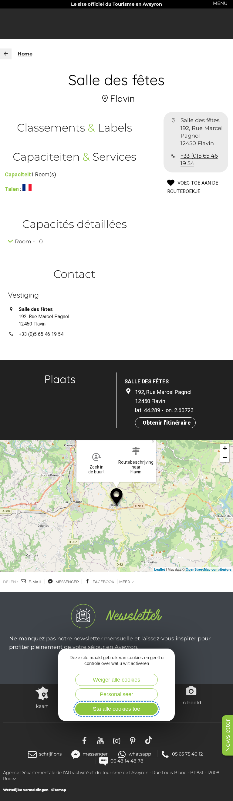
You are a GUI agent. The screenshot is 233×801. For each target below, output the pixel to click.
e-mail (35, 581)
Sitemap (58, 790)
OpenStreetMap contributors (208, 569)
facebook (103, 581)
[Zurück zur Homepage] (6, 53)
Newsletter (227, 735)
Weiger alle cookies (116, 680)
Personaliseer (116, 694)
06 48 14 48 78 (127, 761)
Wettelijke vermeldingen (26, 790)
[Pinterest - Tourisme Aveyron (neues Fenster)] (133, 740)
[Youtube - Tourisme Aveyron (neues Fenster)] (101, 740)
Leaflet (159, 569)
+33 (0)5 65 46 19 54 (199, 159)
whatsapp (140, 754)
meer (125, 581)
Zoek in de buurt (96, 469)
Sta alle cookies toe (116, 709)
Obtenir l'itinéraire (167, 422)
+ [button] (225, 448)
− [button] (225, 457)
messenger (67, 581)
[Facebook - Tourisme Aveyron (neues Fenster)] (84, 740)
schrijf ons (50, 754)
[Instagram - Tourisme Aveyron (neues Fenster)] (117, 740)
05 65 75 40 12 (187, 754)
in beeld (191, 702)
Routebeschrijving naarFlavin (136, 467)
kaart (42, 706)
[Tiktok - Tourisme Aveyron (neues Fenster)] (149, 740)
